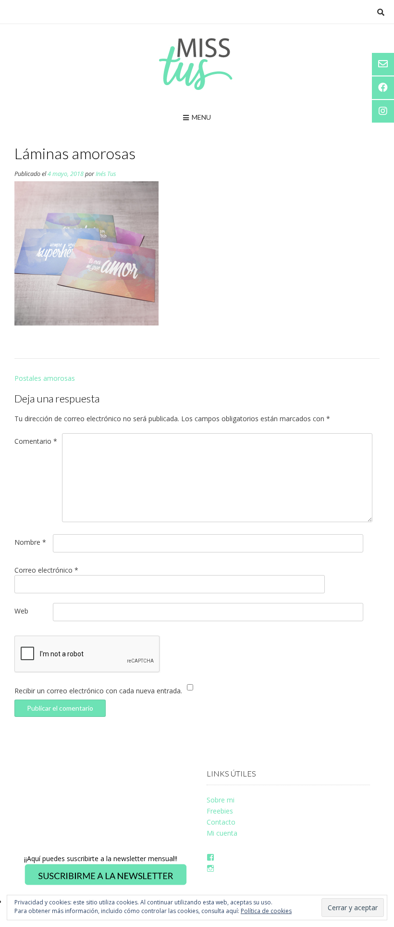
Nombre (30, 542)
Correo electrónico (46, 570)
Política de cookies (266, 911)
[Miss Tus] (197, 64)
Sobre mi (220, 799)
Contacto (221, 822)
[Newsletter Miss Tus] (105, 883)
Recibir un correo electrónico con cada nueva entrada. (98, 690)
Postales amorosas (44, 378)
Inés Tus (106, 174)
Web (21, 610)
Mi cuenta (222, 833)
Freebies (220, 810)
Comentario (35, 441)
